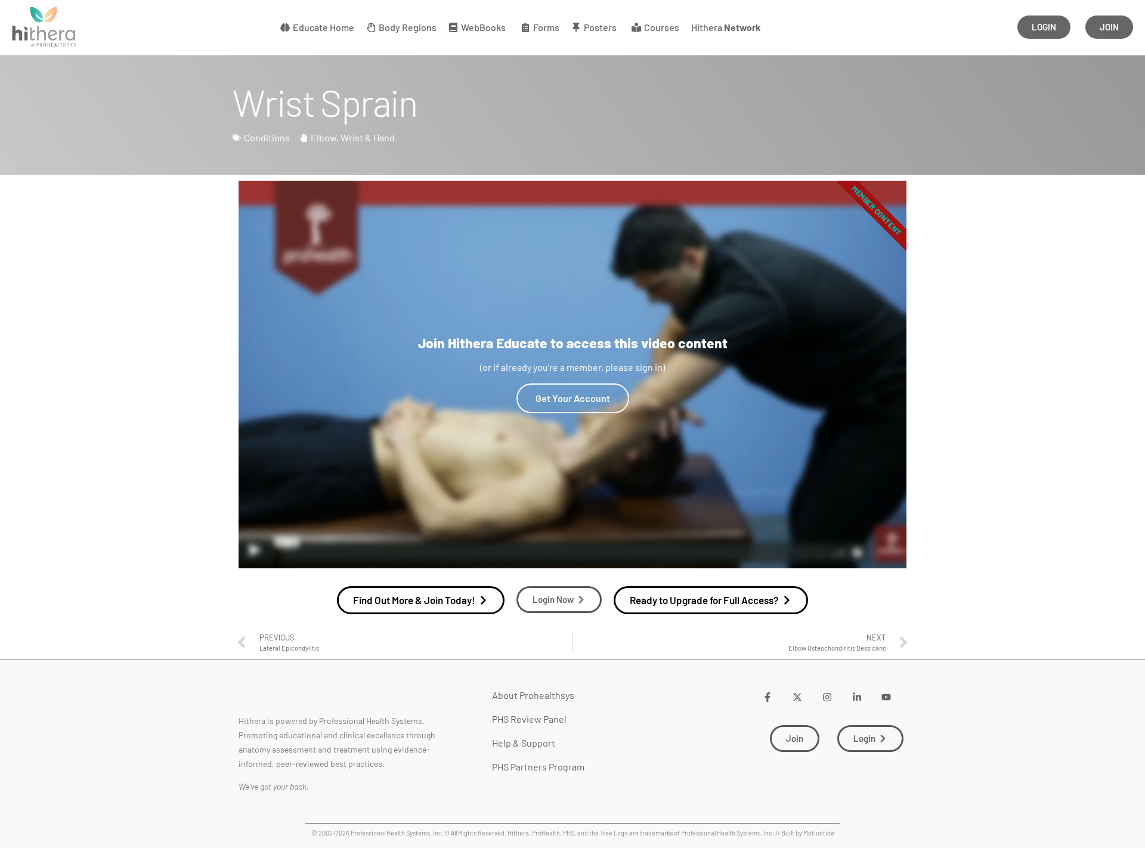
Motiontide (818, 833)
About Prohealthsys (533, 695)
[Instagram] (826, 696)
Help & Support (523, 742)
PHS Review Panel (529, 719)
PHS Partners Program (538, 766)
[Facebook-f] (767, 696)
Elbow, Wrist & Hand (353, 137)
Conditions (267, 137)
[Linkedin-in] (856, 696)
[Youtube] (886, 696)
